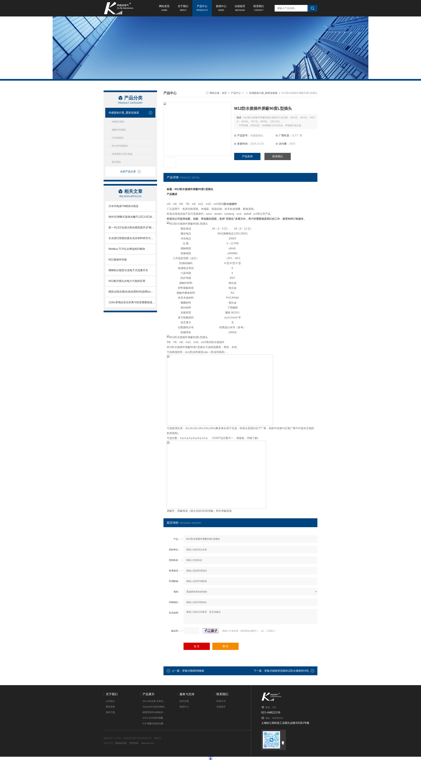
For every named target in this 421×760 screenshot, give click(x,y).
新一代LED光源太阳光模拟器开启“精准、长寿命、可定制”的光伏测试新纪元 (132, 227)
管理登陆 (133, 743)
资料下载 (110, 712)
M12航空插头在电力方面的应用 (127, 281)
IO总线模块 (118, 137)
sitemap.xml (147, 743)
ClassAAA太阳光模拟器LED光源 (155, 706)
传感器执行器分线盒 (122, 154)
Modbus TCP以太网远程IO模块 (127, 248)
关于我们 (183, 8)
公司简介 (110, 701)
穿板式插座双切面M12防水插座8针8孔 (286, 670)
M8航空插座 (118, 121)
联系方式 (221, 701)
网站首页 (164, 8)
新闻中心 (221, 8)
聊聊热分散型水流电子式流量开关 (128, 270)
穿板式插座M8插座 (193, 670)
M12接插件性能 (118, 259)
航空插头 (116, 162)
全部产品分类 (128, 171)
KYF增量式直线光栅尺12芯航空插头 (155, 723)
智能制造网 (121, 743)
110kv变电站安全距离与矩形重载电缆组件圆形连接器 (132, 302)
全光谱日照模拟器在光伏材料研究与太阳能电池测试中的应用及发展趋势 (132, 238)
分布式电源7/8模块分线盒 (123, 206)
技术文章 (184, 701)
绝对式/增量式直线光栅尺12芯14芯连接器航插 (132, 216)
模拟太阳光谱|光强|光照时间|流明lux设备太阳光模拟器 (132, 291)
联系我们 (258, 8)
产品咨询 (247, 156)
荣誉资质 (110, 706)
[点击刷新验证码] (210, 631)
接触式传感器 (119, 129)
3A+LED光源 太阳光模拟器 (155, 701)
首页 (224, 92)
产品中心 (202, 8)
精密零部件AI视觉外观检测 (155, 712)
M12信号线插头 (120, 145)
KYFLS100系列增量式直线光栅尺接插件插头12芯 (155, 718)
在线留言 (240, 8)
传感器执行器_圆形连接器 (124, 112)
